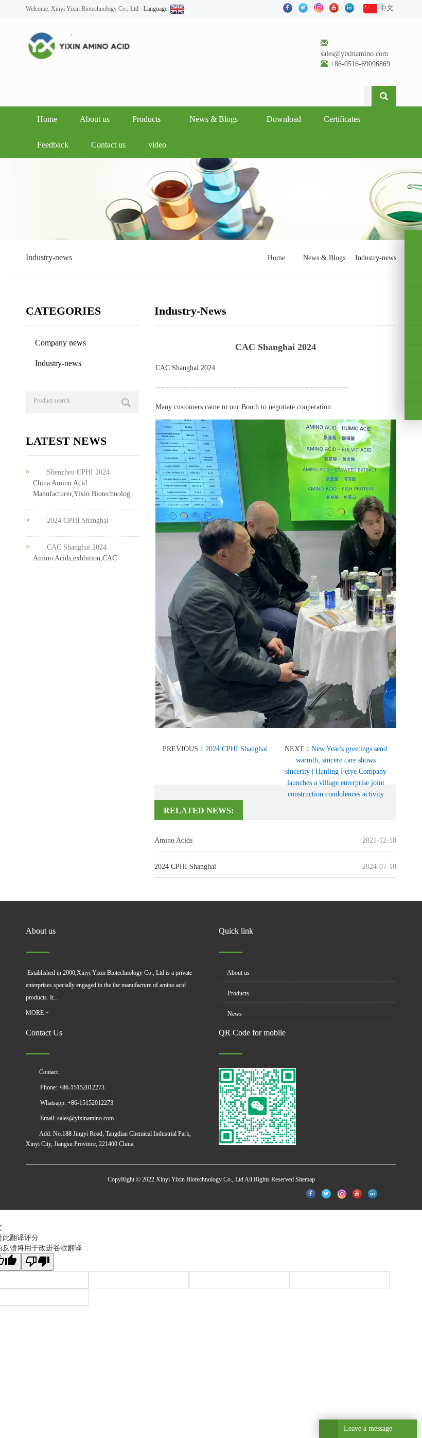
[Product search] (126, 402)
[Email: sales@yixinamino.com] (413, 392)
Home (47, 119)
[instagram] (413, 315)
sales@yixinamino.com (354, 54)
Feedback (52, 144)
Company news (60, 342)
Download (284, 119)
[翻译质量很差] (37, 1262)
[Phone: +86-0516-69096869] (413, 353)
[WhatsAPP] (413, 372)
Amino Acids (173, 840)
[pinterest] (413, 296)
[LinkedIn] (413, 277)
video (157, 144)
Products (146, 119)
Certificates (342, 119)
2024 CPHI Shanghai (236, 749)
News (234, 1013)
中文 (385, 8)
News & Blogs (213, 119)
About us (95, 119)
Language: (157, 8)
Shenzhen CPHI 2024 (78, 472)
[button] (164, 119)
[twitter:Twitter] (413, 258)
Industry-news (375, 258)
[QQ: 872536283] (413, 411)
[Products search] (384, 96)
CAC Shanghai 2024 (77, 547)
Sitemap (305, 1179)
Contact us (108, 144)
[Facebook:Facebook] (413, 239)
